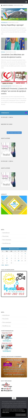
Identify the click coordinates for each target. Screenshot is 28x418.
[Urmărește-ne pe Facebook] (17, 113)
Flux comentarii (6, 239)
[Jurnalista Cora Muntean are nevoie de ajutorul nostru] (14, 44)
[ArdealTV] (14, 214)
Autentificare (6, 232)
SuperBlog (4, 22)
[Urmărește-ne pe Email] (26, 113)
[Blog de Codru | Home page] (8, 2)
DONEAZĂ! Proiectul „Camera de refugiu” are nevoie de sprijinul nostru (14, 91)
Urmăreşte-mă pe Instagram (15, 132)
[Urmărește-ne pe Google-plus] (24, 113)
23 (18, 260)
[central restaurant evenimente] (14, 377)
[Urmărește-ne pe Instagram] (19, 113)
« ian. (2, 265)
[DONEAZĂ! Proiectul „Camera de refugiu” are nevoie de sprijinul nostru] (14, 78)
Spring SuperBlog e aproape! (12, 25)
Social (3, 52)
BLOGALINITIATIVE (6, 86)
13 (6, 258)
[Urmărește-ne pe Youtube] (21, 113)
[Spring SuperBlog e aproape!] (14, 14)
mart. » (7, 265)
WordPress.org (6, 243)
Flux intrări (5, 236)
